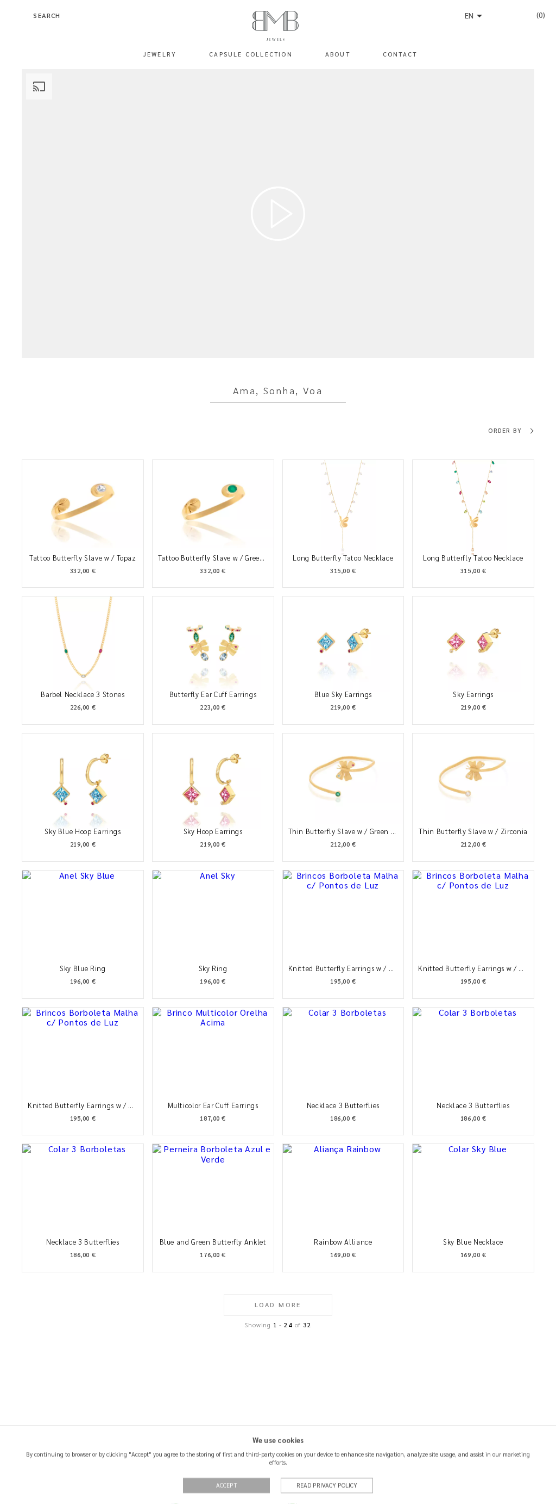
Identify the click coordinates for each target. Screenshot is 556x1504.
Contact (400, 54)
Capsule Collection (251, 54)
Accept (226, 1485)
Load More (278, 1304)
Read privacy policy (326, 1485)
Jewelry (159, 54)
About (337, 54)
